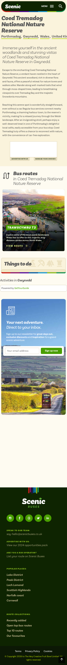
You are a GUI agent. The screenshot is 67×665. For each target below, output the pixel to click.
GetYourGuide (21, 288)
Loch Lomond (15, 585)
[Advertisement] (33, 149)
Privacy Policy (32, 651)
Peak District (15, 579)
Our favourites (16, 635)
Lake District (15, 574)
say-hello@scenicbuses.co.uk (24, 534)
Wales (44, 37)
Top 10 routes (15, 630)
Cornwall (12, 600)
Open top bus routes (19, 625)
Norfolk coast (15, 595)
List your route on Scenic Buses (25, 556)
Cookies (48, 651)
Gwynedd (30, 37)
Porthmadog (11, 37)
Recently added (16, 620)
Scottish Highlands (19, 590)
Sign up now (51, 350)
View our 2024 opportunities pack (27, 545)
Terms (18, 651)
